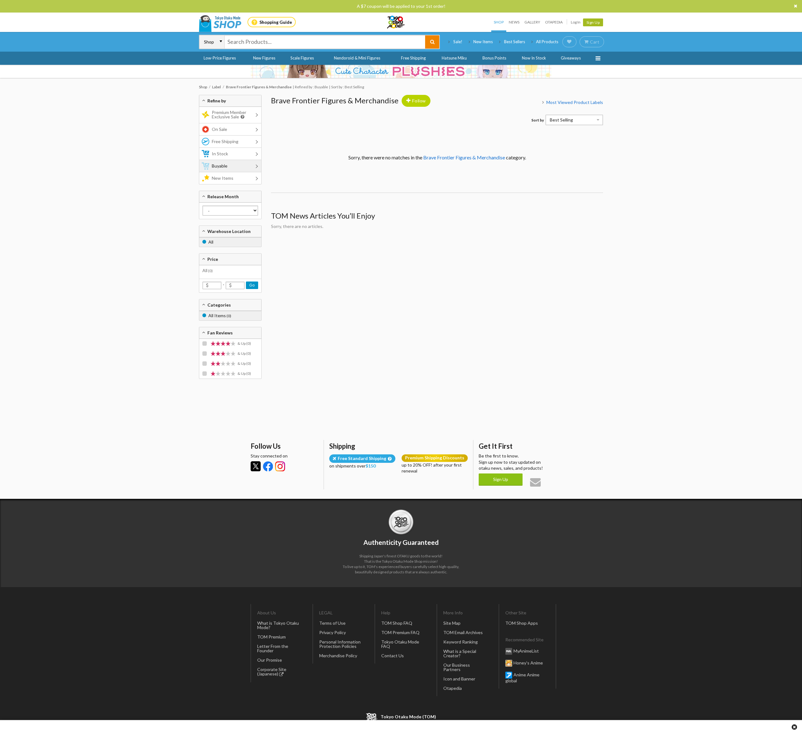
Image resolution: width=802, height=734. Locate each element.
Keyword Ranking (460, 641)
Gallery (532, 22)
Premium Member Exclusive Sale (229, 114)
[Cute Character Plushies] (401, 71)
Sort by (537, 120)
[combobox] (325, 42)
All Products (547, 41)
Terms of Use (332, 623)
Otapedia (554, 22)
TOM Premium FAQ (400, 632)
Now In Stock (534, 57)
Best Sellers (514, 41)
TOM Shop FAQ (396, 623)
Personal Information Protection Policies (340, 644)
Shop (499, 22)
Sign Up (593, 22)
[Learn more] (241, 117)
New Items (483, 41)
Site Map (452, 623)
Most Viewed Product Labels (574, 102)
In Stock (220, 153)
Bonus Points (494, 57)
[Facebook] (268, 466)
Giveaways (571, 57)
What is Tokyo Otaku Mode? (278, 625)
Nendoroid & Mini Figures (357, 57)
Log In (576, 22)
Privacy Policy (332, 632)
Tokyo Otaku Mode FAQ (400, 644)
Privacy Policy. (384, 715)
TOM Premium (271, 636)
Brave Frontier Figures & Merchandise (334, 100)
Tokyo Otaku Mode (396, 22)
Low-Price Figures (220, 57)
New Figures (264, 57)
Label (216, 87)
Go (252, 285)
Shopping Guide (275, 22)
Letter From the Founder (272, 648)
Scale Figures (302, 57)
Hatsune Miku (454, 57)
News (514, 22)
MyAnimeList (526, 651)
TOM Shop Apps (521, 623)
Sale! (457, 41)
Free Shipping (413, 57)
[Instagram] (280, 466)
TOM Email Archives (463, 632)
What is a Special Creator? (459, 653)
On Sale (219, 129)
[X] (256, 466)
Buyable (219, 165)
